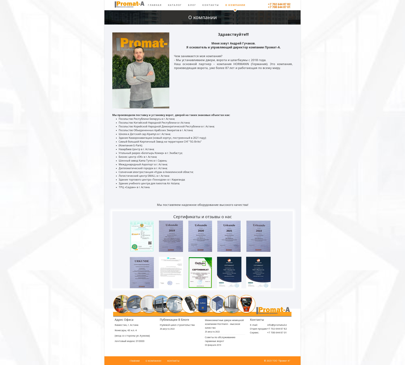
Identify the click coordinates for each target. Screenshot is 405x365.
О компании (235, 4)
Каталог (175, 4)
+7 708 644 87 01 (279, 7)
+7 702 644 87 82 (279, 4)
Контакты (210, 4)
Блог (192, 4)
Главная (155, 4)
